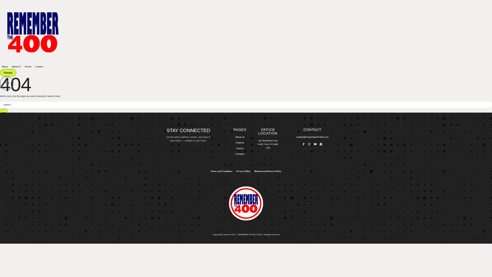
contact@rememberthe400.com (312, 137)
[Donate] (321, 144)
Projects (240, 142)
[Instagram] (309, 144)
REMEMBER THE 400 (247, 235)
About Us (240, 137)
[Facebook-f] (303, 144)
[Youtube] (315, 144)
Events (239, 148)
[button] (8, 72)
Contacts (239, 154)
